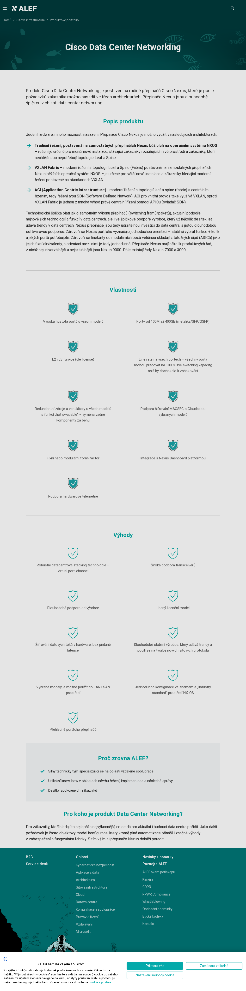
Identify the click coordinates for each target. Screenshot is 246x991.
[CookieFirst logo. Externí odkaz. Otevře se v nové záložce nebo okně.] (5, 959)
